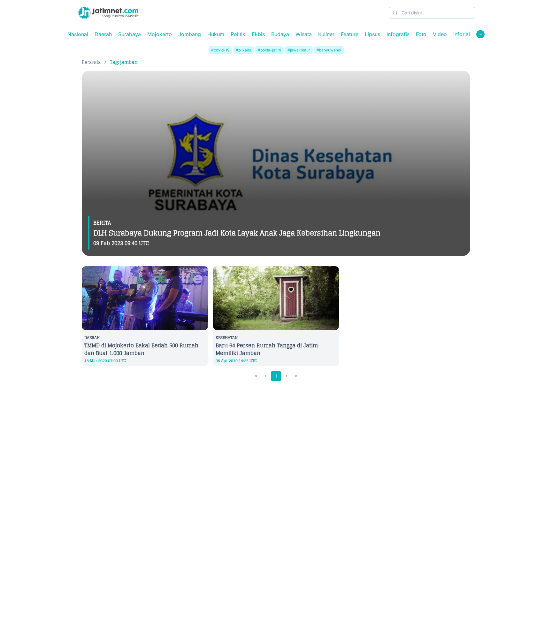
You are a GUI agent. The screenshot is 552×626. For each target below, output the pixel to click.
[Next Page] (286, 376)
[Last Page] (296, 376)
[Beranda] (108, 12)
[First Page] (256, 376)
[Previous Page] (265, 376)
